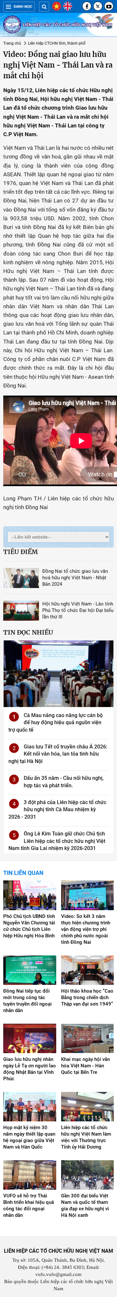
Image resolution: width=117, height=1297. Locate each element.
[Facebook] (86, 6)
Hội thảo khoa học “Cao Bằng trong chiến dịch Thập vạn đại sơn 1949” (87, 997)
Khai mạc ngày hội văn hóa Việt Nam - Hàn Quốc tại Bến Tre (85, 1065)
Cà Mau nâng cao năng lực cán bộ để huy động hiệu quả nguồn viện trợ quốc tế (55, 722)
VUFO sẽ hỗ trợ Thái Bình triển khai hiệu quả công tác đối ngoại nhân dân (28, 1205)
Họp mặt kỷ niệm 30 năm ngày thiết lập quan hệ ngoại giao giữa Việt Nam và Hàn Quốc (29, 1137)
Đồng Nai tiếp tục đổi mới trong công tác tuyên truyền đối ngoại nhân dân (27, 1000)
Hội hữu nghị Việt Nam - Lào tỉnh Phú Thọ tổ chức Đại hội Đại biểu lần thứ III (77, 610)
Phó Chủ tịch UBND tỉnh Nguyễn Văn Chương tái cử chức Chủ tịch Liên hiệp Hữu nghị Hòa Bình (29, 926)
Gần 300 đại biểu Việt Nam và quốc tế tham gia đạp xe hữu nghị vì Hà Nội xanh (85, 1205)
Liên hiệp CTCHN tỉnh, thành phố (56, 43)
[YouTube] (108, 6)
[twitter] (97, 6)
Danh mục (23, 7)
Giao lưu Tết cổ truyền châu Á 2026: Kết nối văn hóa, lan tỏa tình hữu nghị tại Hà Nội (57, 754)
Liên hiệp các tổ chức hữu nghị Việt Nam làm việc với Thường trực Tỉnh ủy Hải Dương (86, 1137)
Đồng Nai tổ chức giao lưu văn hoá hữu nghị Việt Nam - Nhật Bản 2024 (75, 577)
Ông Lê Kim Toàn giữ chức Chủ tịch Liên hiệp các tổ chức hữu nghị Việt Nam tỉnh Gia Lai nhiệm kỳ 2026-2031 (56, 841)
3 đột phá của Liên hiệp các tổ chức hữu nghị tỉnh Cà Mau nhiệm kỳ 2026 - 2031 (57, 809)
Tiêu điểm (20, 552)
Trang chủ (12, 43)
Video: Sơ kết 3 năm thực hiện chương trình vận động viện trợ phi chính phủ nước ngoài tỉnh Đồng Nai (85, 929)
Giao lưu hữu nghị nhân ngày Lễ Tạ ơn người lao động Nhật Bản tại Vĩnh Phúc (29, 1069)
